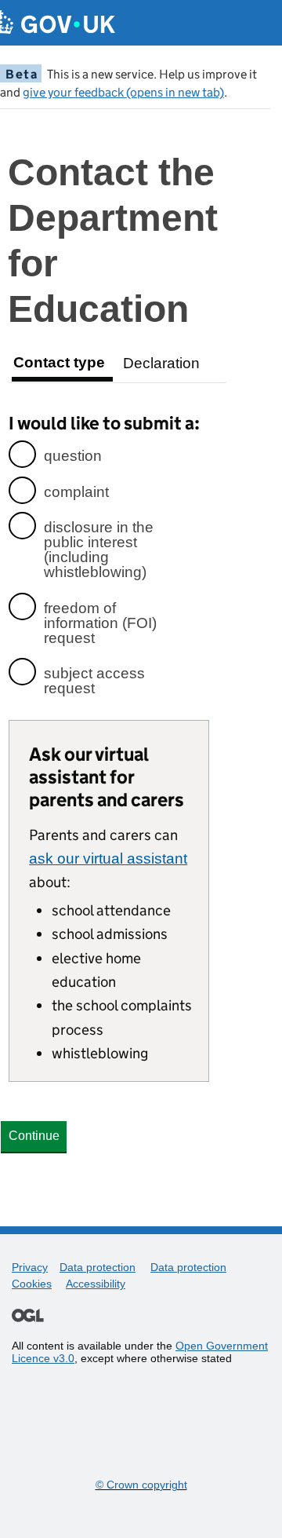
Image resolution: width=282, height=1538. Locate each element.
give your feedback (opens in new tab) (123, 92)
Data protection (98, 1267)
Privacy (30, 1267)
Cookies (32, 1283)
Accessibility (95, 1283)
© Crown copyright (141, 1484)
